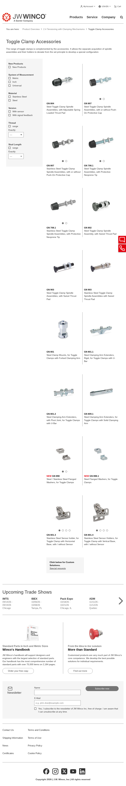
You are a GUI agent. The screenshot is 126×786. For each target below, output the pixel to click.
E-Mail (37, 698)
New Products (19, 67)
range (15, 126)
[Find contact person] (122, 240)
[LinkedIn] (82, 771)
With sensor (18, 111)
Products (76, 17)
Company (108, 17)
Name (37, 687)
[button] (88, 6)
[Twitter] (64, 771)
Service (92, 17)
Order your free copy (18, 671)
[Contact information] (122, 248)
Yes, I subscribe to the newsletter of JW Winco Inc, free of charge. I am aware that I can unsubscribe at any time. (78, 710)
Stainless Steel (19, 96)
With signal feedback (22, 115)
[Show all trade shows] (121, 600)
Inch (14, 82)
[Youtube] (73, 771)
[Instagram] (55, 771)
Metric (15, 78)
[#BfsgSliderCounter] (100, 99)
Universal (17, 85)
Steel (14, 100)
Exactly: (12, 130)
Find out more (80, 671)
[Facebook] (46, 771)
